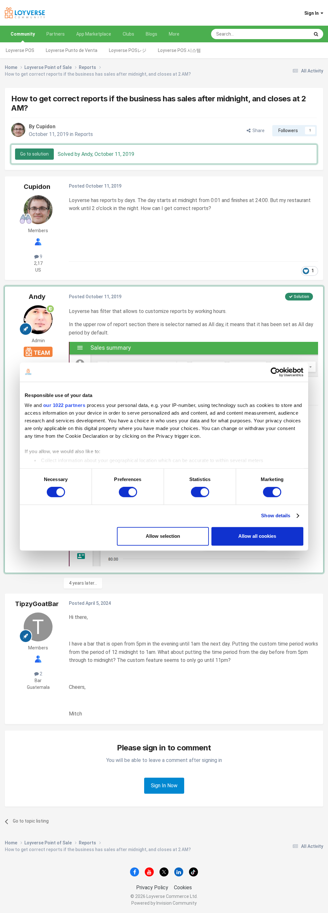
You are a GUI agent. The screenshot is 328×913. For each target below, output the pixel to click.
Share (257, 130)
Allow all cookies (257, 536)
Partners (55, 34)
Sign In (312, 13)
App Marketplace (93, 34)
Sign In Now (164, 785)
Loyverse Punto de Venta (71, 50)
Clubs (128, 34)
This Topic (290, 34)
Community (23, 34)
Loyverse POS (20, 50)
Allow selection (163, 536)
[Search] (316, 34)
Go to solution (34, 153)
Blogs (151, 34)
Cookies (183, 887)
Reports (84, 134)
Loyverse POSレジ (127, 50)
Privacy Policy (152, 887)
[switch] (128, 492)
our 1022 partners (64, 405)
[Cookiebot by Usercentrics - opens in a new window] (275, 372)
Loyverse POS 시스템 (179, 50)
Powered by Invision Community (164, 903)
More (174, 34)
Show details (275, 516)
